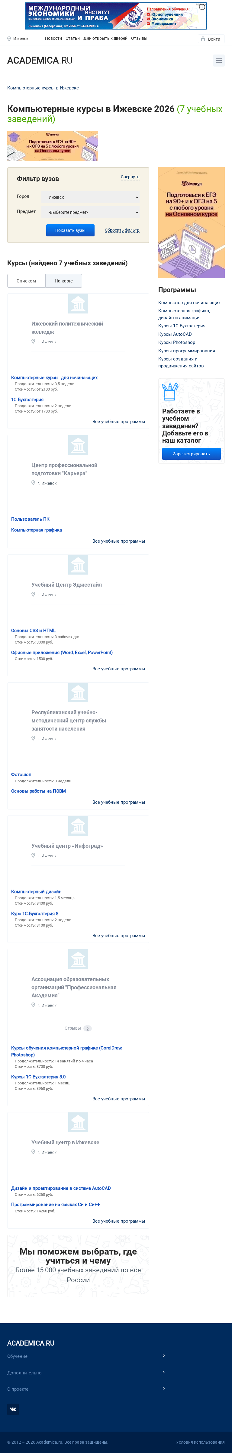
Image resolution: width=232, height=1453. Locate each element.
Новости (53, 38)
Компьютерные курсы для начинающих (54, 377)
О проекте (17, 1389)
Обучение (17, 1356)
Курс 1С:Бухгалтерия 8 (34, 913)
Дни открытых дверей (105, 38)
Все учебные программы (118, 421)
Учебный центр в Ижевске (65, 1142)
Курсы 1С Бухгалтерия (181, 326)
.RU (39, 60)
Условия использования (200, 1442)
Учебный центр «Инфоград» (67, 846)
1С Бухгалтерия (27, 399)
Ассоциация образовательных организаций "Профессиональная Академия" (74, 987)
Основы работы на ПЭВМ (38, 791)
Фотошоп (21, 774)
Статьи (73, 38)
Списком (26, 281)
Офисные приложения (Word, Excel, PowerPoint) (62, 652)
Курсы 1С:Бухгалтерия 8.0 (38, 1077)
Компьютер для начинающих (189, 302)
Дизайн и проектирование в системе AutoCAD (61, 1188)
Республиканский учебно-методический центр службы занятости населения (68, 720)
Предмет (26, 211)
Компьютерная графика (36, 530)
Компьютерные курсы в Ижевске (43, 88)
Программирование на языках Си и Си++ (55, 1204)
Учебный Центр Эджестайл (66, 585)
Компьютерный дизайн (36, 891)
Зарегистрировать (191, 453)
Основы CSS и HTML (33, 630)
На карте (64, 281)
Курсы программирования (186, 351)
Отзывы (139, 38)
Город (23, 196)
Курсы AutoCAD (175, 334)
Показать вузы (70, 230)
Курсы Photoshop (176, 342)
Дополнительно (24, 1373)
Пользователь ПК (30, 519)
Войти (214, 39)
